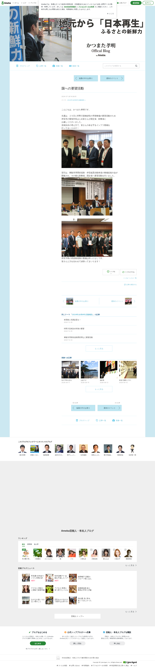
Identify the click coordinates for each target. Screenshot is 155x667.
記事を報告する (131, 284)
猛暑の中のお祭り (86, 78)
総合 (23, 544)
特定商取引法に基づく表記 (120, 665)
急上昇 (36, 544)
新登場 (29, 544)
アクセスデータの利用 (100, 665)
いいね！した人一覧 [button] (130, 278)
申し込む (117, 643)
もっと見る (99, 348)
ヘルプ (134, 665)
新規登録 (136, 3)
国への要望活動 (73, 88)
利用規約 (86, 665)
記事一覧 (42, 66)
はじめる (38, 643)
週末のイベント (112, 78)
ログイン (148, 3)
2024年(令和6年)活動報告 (75, 100)
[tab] (23, 544)
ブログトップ (24, 66)
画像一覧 (59, 66)
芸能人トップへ (77, 616)
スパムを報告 (62, 665)
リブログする (130, 272)
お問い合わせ (75, 665)
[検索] (136, 66)
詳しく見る (77, 643)
